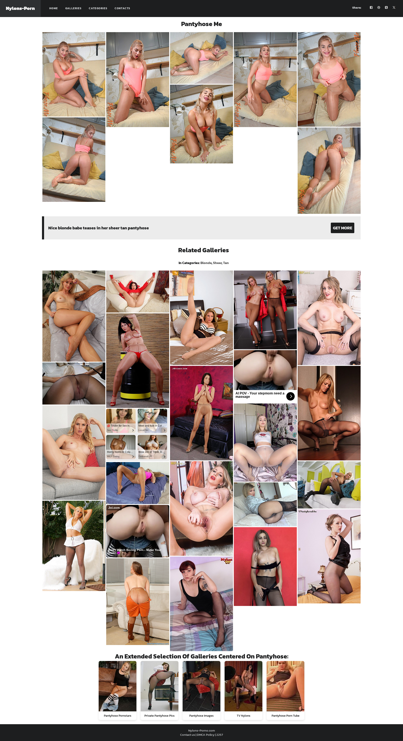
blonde (206, 262)
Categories (98, 8)
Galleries (73, 8)
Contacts (122, 8)
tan (226, 262)
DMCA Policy (206, 734)
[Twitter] (394, 7)
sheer (217, 262)
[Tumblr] (386, 7)
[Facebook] (371, 7)
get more (342, 228)
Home (53, 8)
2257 (219, 734)
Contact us (187, 734)
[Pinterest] (379, 7)
